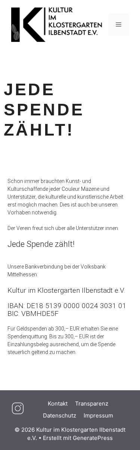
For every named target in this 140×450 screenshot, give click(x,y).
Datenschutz (59, 415)
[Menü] (118, 24)
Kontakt (58, 403)
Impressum (98, 415)
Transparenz (91, 403)
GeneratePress (93, 437)
